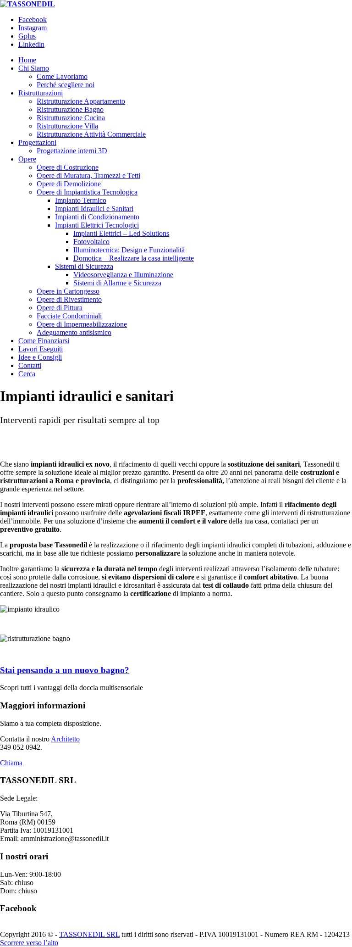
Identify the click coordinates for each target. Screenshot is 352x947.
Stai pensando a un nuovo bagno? (64, 670)
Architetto (65, 739)
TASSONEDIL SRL (89, 934)
